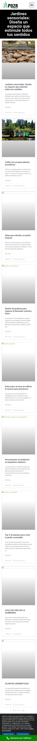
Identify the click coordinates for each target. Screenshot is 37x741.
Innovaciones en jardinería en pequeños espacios (17, 460)
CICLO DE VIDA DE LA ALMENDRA (15, 611)
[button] (31, 4)
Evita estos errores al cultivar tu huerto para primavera (18, 387)
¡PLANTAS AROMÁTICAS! (17, 683)
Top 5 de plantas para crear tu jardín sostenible (17, 536)
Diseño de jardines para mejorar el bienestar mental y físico (18, 311)
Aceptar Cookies (8, 734)
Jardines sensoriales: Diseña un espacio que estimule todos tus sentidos (18, 87)
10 (23, 710)
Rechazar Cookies (23, 734)
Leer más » (8, 107)
